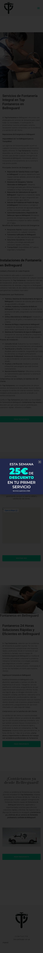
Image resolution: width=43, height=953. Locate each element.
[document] (21, 476)
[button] (40, 462)
